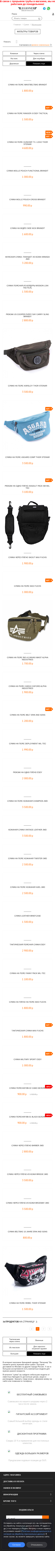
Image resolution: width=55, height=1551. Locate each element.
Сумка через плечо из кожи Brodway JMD (27, 1203)
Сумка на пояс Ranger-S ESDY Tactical (27, 113)
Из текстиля (14, 1347)
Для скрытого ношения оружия (39, 1347)
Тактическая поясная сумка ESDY (27, 944)
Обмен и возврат (12, 1488)
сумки (15, 1375)
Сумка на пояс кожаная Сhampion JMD (27, 801)
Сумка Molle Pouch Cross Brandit (27, 199)
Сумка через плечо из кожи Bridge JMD (27, 1174)
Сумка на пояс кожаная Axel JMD (27, 887)
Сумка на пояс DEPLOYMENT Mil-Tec (27, 744)
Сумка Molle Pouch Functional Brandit (27, 171)
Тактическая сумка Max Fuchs (27, 1031)
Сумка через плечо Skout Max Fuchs (27, 557)
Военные (39, 1340)
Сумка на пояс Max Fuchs (27, 586)
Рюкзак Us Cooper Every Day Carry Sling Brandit (27, 315)
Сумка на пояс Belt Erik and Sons (27, 715)
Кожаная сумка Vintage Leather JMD (27, 830)
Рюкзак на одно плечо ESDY (27, 772)
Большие (14, 1354)
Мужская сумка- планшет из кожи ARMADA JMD (27, 258)
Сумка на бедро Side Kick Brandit (27, 228)
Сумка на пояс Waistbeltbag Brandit (27, 85)
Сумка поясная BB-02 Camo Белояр (27, 1088)
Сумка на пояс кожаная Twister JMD (27, 858)
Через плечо (39, 53)
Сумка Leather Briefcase (27, 916)
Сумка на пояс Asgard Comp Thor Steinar (27, 457)
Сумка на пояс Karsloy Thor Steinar (27, 386)
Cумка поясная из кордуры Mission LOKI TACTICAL (27, 287)
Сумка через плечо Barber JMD (27, 1145)
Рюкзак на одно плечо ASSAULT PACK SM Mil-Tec (27, 487)
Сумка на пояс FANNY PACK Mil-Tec (27, 973)
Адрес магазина (12, 1475)
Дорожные (14, 63)
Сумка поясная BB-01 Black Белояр (27, 1117)
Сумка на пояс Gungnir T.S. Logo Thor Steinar (27, 143)
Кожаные (14, 53)
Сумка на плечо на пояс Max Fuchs (27, 1002)
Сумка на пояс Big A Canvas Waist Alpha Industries (27, 658)
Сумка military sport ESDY (28, 1059)
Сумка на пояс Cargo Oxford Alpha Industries (27, 687)
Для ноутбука (39, 58)
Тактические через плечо (14, 1340)
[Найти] (39, 18)
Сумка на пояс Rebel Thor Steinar (27, 1303)
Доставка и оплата (13, 1481)
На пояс (14, 58)
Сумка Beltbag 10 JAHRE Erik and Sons (27, 1232)
